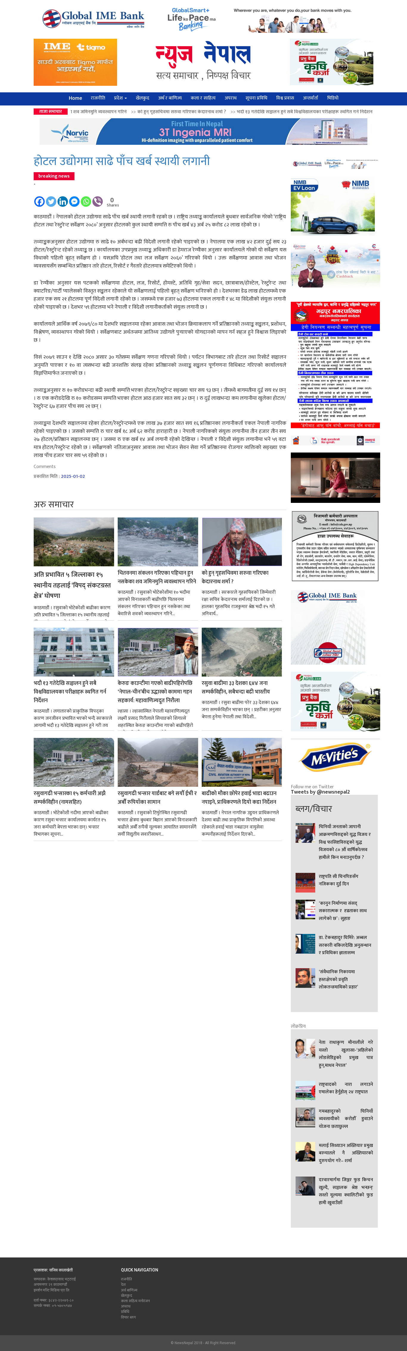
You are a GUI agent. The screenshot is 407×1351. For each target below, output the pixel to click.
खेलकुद (142, 98)
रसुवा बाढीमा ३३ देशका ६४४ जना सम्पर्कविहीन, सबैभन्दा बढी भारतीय (236, 688)
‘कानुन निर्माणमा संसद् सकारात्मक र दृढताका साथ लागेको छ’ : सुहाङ (343, 911)
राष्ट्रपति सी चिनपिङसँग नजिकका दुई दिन (338, 880)
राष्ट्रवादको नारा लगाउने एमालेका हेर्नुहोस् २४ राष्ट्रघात (346, 1088)
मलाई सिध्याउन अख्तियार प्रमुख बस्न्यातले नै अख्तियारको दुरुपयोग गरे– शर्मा (346, 1153)
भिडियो (332, 98)
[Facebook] (39, 199)
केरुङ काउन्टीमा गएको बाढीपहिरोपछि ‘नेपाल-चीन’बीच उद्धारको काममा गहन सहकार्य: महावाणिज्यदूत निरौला (155, 692)
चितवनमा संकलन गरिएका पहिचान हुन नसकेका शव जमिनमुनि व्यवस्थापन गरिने (157, 577)
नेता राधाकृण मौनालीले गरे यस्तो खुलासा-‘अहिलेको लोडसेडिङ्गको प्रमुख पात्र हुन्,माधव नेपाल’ (346, 1054)
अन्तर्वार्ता (310, 98)
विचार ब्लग (128, 1317)
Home (75, 98)
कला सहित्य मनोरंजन (135, 1301)
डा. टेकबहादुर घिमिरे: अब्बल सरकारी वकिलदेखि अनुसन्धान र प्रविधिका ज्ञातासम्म (345, 945)
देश (123, 1284)
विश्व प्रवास (285, 98)
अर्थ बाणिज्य (129, 1290)
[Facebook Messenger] (74, 199)
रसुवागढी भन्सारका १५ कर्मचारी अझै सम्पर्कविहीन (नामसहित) (69, 798)
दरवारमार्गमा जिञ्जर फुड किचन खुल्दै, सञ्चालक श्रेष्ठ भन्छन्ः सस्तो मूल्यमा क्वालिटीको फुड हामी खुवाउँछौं (346, 1191)
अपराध (231, 98)
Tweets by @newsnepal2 (320, 792)
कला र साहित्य (203, 98)
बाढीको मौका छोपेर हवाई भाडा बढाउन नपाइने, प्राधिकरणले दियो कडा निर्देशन (239, 798)
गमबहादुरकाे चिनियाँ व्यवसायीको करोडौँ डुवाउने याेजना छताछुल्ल (346, 1119)
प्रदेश (119, 98)
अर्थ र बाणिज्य (170, 98)
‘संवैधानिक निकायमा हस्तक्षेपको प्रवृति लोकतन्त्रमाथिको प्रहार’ (338, 979)
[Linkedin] (63, 199)
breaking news (54, 176)
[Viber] (97, 199)
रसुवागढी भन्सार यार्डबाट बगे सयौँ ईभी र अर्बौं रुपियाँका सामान (157, 798)
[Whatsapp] (86, 199)
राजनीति (98, 98)
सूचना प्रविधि (256, 98)
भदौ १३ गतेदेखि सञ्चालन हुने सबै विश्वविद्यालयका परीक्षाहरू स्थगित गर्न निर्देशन (221, 112)
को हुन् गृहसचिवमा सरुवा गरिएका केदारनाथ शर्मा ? (98, 112)
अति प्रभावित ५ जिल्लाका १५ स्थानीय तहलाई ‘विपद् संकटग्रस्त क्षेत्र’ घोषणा (72, 585)
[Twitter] (51, 199)
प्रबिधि (125, 1311)
